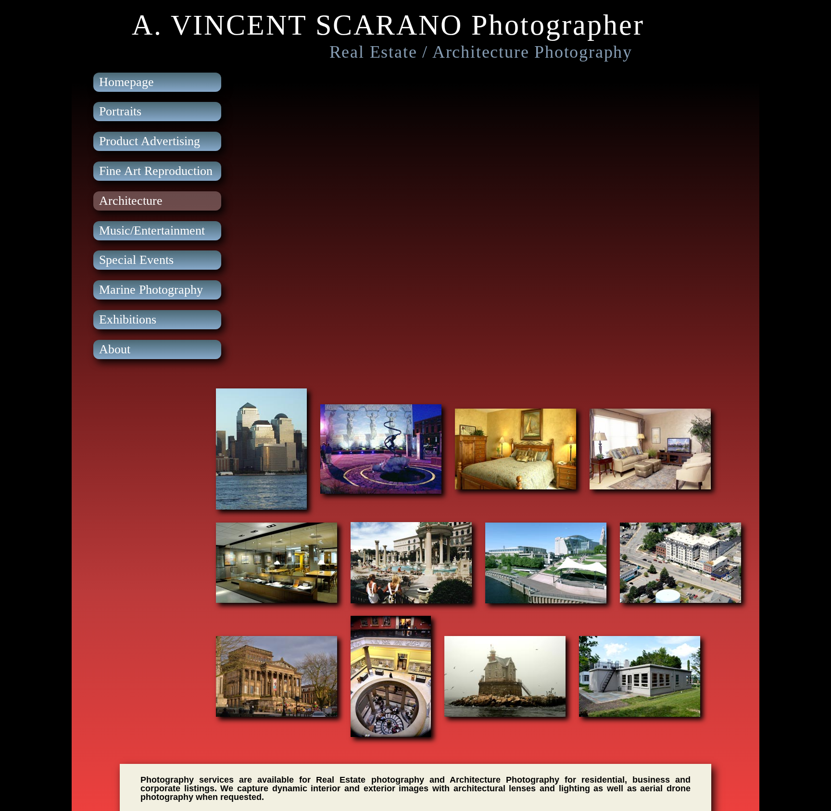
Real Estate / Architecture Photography (480, 52)
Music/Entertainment (152, 230)
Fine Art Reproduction (156, 171)
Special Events (136, 260)
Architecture (131, 201)
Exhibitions (127, 319)
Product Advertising (149, 141)
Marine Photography (151, 290)
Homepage (126, 82)
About (114, 349)
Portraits (120, 111)
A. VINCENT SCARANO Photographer (388, 25)
